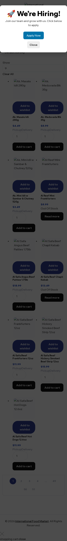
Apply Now (33, 35)
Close (33, 44)
